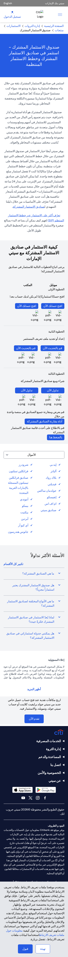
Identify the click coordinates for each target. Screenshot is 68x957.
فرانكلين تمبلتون (18, 471)
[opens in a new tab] (47, 316)
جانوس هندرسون (18, 532)
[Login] (12, 12)
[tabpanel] (34, 498)
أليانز (53, 471)
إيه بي (53, 464)
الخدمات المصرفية (48, 741)
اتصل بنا (55, 765)
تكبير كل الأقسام (13, 564)
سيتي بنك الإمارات (54, 3)
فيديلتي (52, 484)
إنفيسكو (51, 497)
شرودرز (23, 464)
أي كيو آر (23, 525)
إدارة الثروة (53, 749)
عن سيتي (55, 781)
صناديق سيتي (48, 510)
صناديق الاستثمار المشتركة (28, 206)
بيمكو (25, 506)
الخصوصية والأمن (49, 773)
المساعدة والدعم (49, 757)
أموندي (24, 499)
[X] (30, 798)
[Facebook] (45, 798)
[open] (60, 14)
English (8, 3)
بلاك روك (51, 477)
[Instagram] (38, 798)
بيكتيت (24, 512)
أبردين (24, 519)
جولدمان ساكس (46, 490)
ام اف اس (50, 503)
